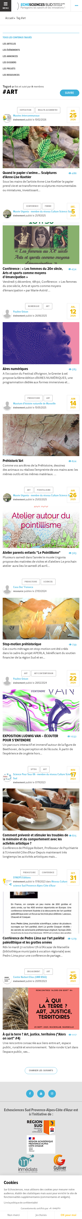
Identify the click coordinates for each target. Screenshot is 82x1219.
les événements (11, 50)
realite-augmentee (48, 110)
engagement (33, 971)
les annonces (10, 56)
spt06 (34, 769)
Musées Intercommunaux (26, 115)
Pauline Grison (20, 311)
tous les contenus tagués (17, 37)
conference (32, 206)
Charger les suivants (41, 1070)
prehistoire (33, 398)
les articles (9, 44)
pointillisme (43, 490)
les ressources (11, 75)
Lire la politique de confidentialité (21, 1202)
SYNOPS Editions (22, 877)
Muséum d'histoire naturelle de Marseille (34, 403)
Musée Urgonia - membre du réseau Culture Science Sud (42, 211)
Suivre (69, 93)
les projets (9, 68)
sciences (48, 581)
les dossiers (9, 62)
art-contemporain (43, 673)
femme (48, 206)
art (48, 306)
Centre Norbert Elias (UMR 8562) (30, 977)
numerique (33, 306)
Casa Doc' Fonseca (23, 587)
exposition (25, 110)
